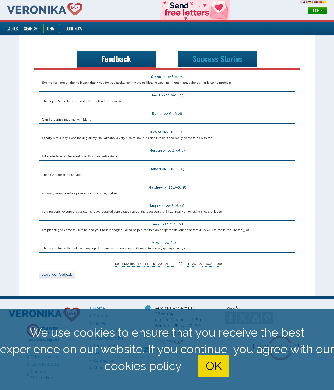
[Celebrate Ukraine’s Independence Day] (195, 10)
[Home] (44, 9)
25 (194, 264)
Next (209, 264)
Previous (128, 264)
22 (173, 264)
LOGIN (317, 10)
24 (187, 264)
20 (160, 264)
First (115, 264)
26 (201, 264)
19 (153, 264)
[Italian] (313, 2)
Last (219, 264)
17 (139, 264)
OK (214, 366)
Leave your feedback (57, 274)
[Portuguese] (320, 2)
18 (146, 264)
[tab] (116, 59)
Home (99, 308)
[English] (302, 2)
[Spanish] (324, 2)
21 (167, 264)
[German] (309, 2)
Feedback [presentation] (116, 58)
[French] (306, 2)
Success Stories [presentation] (217, 58)
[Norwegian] (317, 2)
